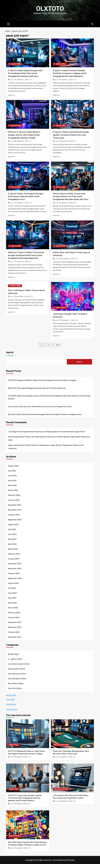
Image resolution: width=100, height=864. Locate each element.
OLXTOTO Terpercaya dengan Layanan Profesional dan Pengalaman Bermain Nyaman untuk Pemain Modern (49, 397)
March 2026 (13, 490)
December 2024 (14, 563)
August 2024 (13, 583)
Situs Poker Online (15, 683)
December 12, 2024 (23, 296)
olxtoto (50, 8)
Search (9, 352)
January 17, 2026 (22, 203)
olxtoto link (11, 704)
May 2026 (12, 480)
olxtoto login (11, 695)
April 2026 (12, 485)
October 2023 (14, 632)
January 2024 (13, 617)
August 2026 (13, 466)
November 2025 (14, 510)
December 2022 (14, 637)
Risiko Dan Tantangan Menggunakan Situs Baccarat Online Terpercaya (37, 388)
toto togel (10, 699)
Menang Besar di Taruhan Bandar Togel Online (66, 431)
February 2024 (14, 612)
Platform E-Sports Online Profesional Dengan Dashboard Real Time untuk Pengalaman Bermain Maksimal (26, 255)
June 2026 (12, 475)
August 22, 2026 (21, 848)
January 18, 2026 (67, 141)
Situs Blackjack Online (17, 678)
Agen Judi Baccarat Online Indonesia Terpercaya (28, 445)
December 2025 (14, 505)
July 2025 (12, 529)
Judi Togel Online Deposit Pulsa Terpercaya (26, 431)
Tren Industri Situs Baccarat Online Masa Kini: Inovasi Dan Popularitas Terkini (40, 406)
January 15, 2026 (22, 261)
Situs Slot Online (15, 688)
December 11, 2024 (67, 320)
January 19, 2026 (22, 141)
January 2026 (13, 500)
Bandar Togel (13, 654)
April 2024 (12, 603)
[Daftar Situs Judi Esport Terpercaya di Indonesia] (72, 234)
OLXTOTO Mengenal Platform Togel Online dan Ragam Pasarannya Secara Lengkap (42, 380)
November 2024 (14, 568)
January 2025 (13, 559)
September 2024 (15, 578)
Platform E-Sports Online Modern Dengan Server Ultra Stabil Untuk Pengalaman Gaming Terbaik (24, 135)
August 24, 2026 (21, 757)
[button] (8, 24)
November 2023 (14, 627)
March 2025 (13, 549)
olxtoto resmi (11, 709)
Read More (11, 95)
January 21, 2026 (22, 79)
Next (58, 345)
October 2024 (14, 573)
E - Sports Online (15, 64)
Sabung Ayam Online (16, 669)
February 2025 (14, 554)
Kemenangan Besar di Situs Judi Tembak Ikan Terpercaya (31, 437)
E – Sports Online (15, 659)
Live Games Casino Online (19, 664)
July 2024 (12, 588)
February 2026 (14, 495)
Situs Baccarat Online (17, 674)
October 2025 (14, 515)
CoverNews (58, 860)
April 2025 (12, 544)
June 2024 (12, 593)
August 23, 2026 (21, 804)
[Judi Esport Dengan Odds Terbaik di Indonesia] (72, 296)
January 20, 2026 (67, 79)
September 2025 (15, 519)
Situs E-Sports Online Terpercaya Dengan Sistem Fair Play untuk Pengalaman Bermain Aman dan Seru (70, 196)
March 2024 (13, 607)
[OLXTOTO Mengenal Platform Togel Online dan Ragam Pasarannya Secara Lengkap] (27, 733)
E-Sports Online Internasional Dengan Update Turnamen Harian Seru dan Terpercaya (71, 135)
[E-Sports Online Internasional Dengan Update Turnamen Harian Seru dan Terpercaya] (72, 114)
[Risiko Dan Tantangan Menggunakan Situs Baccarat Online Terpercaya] (72, 733)
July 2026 (12, 471)
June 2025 (12, 534)
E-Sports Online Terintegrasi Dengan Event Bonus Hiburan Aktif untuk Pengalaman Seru (25, 196)
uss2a (11, 80)
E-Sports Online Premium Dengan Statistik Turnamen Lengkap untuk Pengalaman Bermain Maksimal (69, 73)
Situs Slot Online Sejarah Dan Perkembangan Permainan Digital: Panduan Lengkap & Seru (45, 414)
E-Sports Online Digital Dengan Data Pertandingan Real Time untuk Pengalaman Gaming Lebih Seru (25, 73)
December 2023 (14, 622)
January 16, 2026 (67, 203)
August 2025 (13, 524)
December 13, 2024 (67, 258)
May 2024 (12, 598)
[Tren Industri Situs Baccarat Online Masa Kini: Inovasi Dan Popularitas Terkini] (72, 778)
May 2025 (12, 539)
